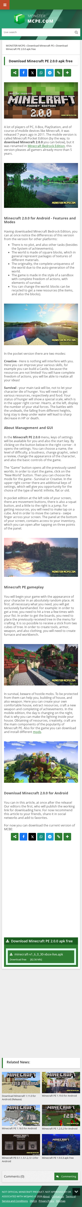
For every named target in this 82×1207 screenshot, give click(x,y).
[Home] (41, 19)
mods (37, 732)
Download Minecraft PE (40, 45)
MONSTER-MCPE (15, 45)
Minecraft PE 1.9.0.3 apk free (58, 1158)
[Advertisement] (41, 889)
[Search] (76, 32)
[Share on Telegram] (50, 73)
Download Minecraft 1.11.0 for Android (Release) (19, 1097)
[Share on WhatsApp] (41, 73)
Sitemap (60, 1201)
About (46, 1196)
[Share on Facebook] (23, 73)
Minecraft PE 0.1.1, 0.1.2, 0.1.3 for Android (20, 1159)
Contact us (58, 1196)
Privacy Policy (46, 1201)
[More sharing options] (67, 73)
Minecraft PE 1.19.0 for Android (59, 1095)
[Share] (14, 73)
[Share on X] (32, 73)
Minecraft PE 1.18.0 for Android (19, 1128)
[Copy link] (58, 73)
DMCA (33, 1201)
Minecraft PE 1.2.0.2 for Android (59, 1128)
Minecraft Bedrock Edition (46, 146)
